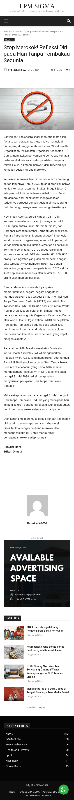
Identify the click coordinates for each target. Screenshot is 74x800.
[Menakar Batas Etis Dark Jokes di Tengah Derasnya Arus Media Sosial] (14, 694)
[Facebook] (18, 79)
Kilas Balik (20, 31)
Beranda (8, 31)
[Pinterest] (35, 79)
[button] (69, 21)
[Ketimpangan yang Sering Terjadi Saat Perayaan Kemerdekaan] (14, 652)
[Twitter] (26, 79)
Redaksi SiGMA (18, 69)
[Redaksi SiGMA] (6, 70)
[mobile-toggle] (6, 21)
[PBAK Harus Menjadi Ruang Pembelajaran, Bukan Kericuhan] (14, 633)
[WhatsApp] (43, 79)
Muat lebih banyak (36, 707)
